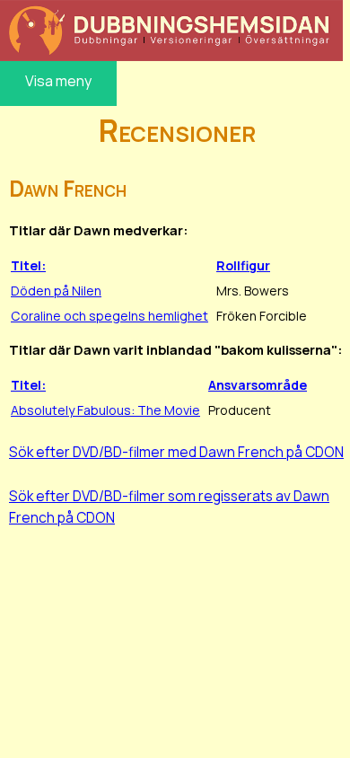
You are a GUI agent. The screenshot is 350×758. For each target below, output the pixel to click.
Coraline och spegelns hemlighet (109, 315)
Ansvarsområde (257, 384)
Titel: (28, 265)
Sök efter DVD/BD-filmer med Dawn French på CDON (176, 452)
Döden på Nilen (56, 290)
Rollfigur (243, 265)
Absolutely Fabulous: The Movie (105, 410)
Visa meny (58, 81)
